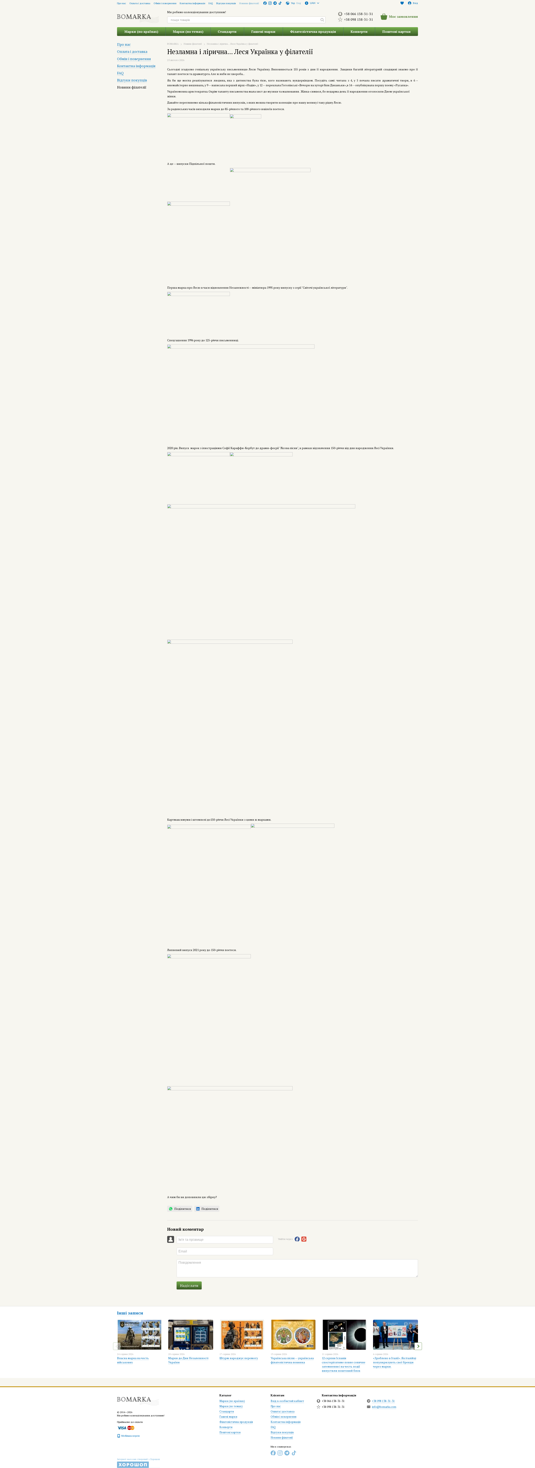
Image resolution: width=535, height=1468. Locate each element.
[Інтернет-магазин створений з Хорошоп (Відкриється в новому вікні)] (138, 1463)
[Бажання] (402, 3)
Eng (299, 3)
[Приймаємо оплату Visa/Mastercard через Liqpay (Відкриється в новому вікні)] (125, 1427)
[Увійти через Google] (303, 1239)
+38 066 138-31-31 (358, 13)
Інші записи (130, 1313)
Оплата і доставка (139, 3)
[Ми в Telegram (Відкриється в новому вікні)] (275, 3)
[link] (179, 1209)
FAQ (211, 3)
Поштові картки (396, 31)
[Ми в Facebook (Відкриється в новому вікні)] (265, 3)
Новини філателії (249, 3)
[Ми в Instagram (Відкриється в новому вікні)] (270, 3)
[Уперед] (418, 1346)
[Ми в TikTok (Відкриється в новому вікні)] (280, 3)
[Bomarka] (138, 1399)
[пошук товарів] (322, 20)
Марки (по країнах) (141, 31)
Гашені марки (263, 31)
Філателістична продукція (313, 31)
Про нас (121, 3)
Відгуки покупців (226, 3)
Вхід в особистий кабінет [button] (287, 1401)
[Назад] (117, 1346)
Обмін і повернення (165, 3)
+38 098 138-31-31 (358, 19)
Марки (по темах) (188, 31)
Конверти (359, 31)
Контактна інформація (192, 3)
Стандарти (227, 31)
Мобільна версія (130, 1435)
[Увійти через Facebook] (297, 1239)
